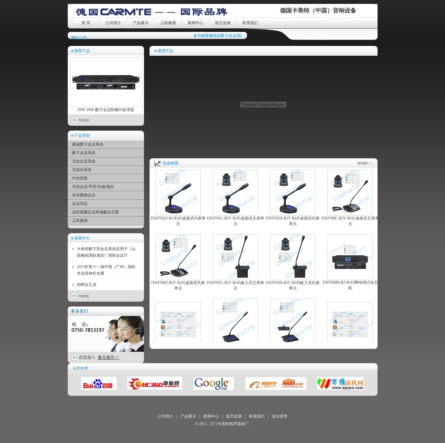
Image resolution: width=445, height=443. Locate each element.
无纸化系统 (82, 169)
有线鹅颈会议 (83, 195)
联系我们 (250, 23)
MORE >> (365, 163)
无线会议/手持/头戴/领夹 (93, 186)
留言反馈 (223, 23)
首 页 (85, 23)
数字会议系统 (83, 152)
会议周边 (80, 203)
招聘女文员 (86, 284)
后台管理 (279, 416)
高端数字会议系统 (87, 144)
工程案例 (168, 23)
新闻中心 (195, 23)
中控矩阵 (80, 178)
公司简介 (113, 23)
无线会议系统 (83, 161)
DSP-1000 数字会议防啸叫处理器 (106, 109)
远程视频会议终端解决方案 (95, 212)
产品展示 (141, 23)
